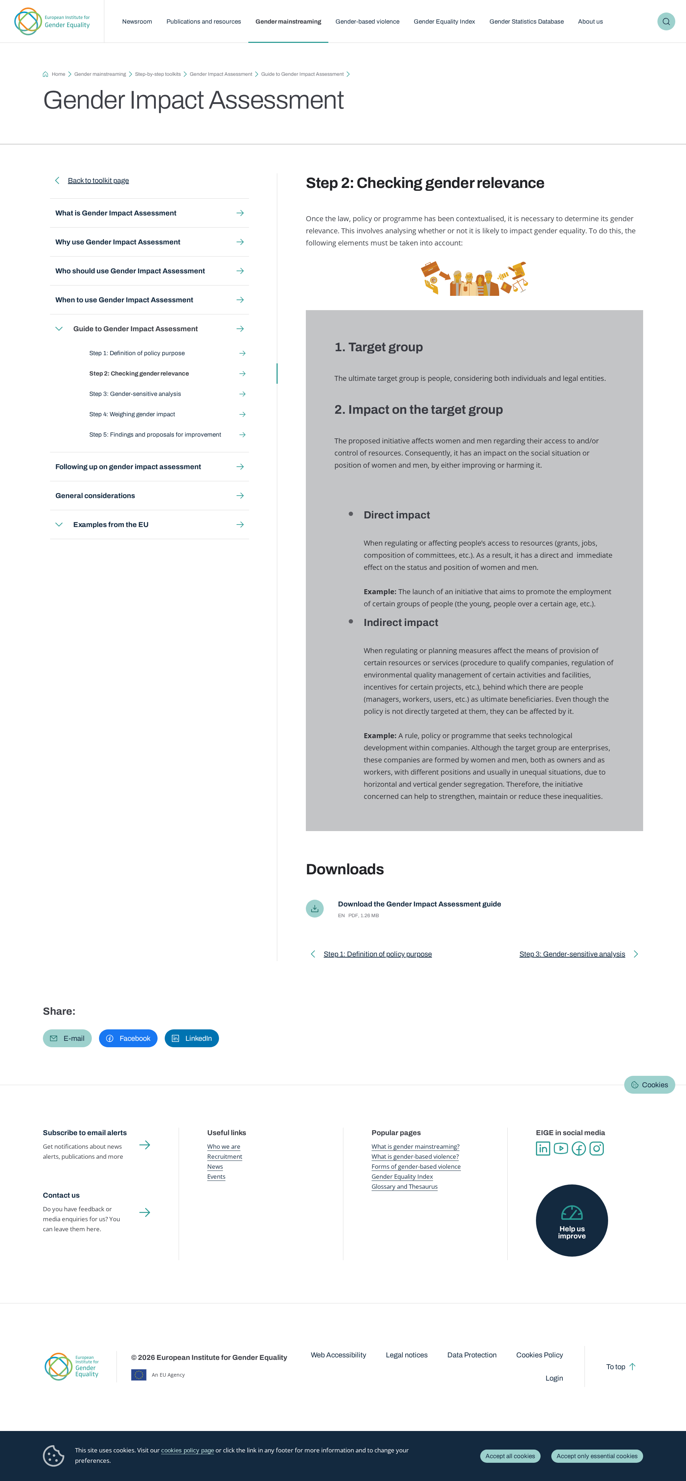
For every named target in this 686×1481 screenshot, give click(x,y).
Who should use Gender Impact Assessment (130, 271)
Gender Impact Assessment (221, 74)
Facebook (579, 1149)
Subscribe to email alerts (85, 1133)
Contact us (61, 1195)
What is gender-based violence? (415, 1156)
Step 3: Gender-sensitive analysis (135, 394)
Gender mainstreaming (288, 21)
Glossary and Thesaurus (405, 1186)
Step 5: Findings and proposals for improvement (155, 434)
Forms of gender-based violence (416, 1166)
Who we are (223, 1146)
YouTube (561, 1149)
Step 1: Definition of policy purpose (137, 353)
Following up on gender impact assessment (128, 467)
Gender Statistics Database (526, 21)
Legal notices (407, 1355)
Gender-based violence (367, 21)
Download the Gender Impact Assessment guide (419, 904)
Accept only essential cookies (597, 1456)
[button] (67, 1038)
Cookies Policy (539, 1355)
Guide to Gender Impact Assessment (302, 74)
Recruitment (224, 1156)
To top (615, 1367)
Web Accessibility (338, 1355)
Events (216, 1176)
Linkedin (543, 1149)
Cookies (655, 1085)
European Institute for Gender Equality (52, 21)
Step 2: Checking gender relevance (139, 373)
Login (554, 1378)
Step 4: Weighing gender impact (132, 414)
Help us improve (572, 1232)
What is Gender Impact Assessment (116, 213)
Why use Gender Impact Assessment (117, 242)
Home (58, 74)
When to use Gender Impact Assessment (124, 300)
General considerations (95, 496)
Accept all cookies (510, 1456)
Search (666, 21)
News (215, 1166)
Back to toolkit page (98, 180)
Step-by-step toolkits (158, 74)
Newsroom (137, 21)
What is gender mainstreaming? (415, 1146)
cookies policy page (187, 1450)
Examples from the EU (111, 524)
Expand (59, 328)
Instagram (597, 1149)
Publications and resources (203, 21)
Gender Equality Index (444, 21)
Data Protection (472, 1355)
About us (590, 21)
